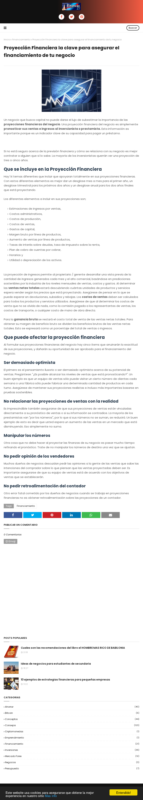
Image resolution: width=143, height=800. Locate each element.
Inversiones (72, 750)
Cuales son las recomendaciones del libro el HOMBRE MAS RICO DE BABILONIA (73, 648)
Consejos (72, 725)
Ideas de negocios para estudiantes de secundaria (56, 664)
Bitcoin (72, 713)
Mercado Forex (72, 756)
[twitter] (71, 17)
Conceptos (72, 719)
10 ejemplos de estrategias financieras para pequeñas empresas (65, 679)
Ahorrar (72, 706)
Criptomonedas (72, 731)
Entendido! (123, 792)
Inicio (7, 39)
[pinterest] (81, 17)
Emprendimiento (72, 737)
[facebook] (61, 17)
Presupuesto (72, 768)
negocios (72, 762)
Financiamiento (21, 39)
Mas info (51, 795)
